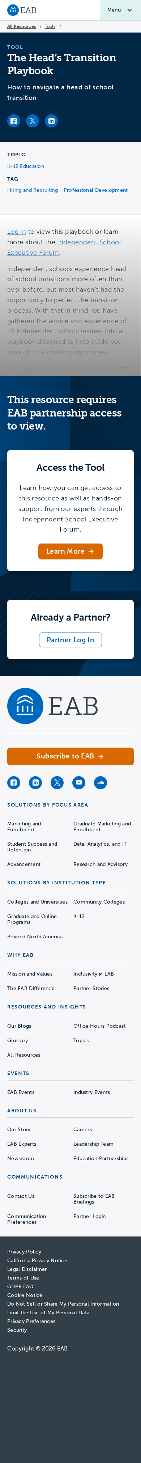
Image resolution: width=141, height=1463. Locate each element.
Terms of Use (23, 1278)
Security (17, 1330)
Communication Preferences (26, 1219)
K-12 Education (25, 166)
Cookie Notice (25, 1295)
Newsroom (20, 1158)
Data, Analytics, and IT (100, 844)
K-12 (79, 916)
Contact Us (20, 1196)
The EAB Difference (31, 988)
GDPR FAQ (20, 1286)
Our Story (19, 1129)
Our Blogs (19, 1026)
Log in (16, 231)
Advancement (23, 864)
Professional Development (96, 190)
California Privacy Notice (37, 1260)
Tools (50, 26)
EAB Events (20, 1092)
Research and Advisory (100, 864)
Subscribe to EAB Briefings (94, 1199)
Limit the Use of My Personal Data (48, 1312)
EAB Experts (21, 1144)
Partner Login (89, 1216)
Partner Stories (91, 988)
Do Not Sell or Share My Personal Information (63, 1304)
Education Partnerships (100, 1158)
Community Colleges (99, 902)
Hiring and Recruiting (32, 190)
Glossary (17, 1040)
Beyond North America (35, 936)
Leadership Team (93, 1144)
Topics (81, 1040)
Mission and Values (29, 974)
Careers (82, 1129)
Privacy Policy (24, 1252)
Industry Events (91, 1092)
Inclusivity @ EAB (93, 974)
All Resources (21, 26)
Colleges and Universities (37, 902)
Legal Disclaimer (27, 1269)
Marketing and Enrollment (24, 826)
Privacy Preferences (31, 1321)
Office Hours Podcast (99, 1026)
